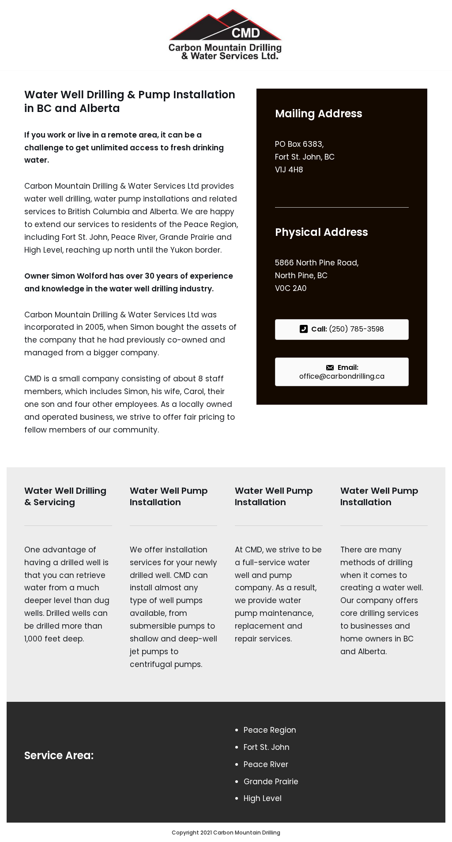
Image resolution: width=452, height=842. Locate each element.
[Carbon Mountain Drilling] (226, 35)
